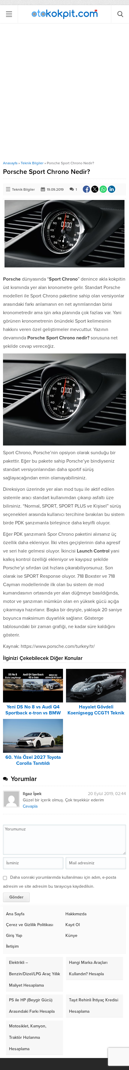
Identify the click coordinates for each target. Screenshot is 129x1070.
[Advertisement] (64, 93)
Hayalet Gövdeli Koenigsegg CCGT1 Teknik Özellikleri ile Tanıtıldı (96, 713)
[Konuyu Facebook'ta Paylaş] (86, 189)
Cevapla (30, 806)
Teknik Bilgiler (32, 163)
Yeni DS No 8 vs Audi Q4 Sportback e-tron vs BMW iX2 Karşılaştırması (33, 713)
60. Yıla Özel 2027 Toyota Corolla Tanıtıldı (33, 760)
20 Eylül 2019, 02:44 (107, 793)
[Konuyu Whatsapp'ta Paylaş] (103, 189)
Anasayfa (10, 163)
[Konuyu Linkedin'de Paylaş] (111, 189)
